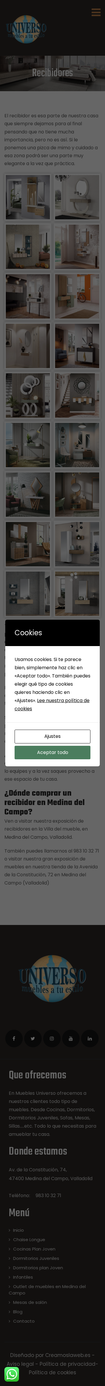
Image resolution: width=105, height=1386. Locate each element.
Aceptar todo (52, 752)
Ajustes (52, 736)
